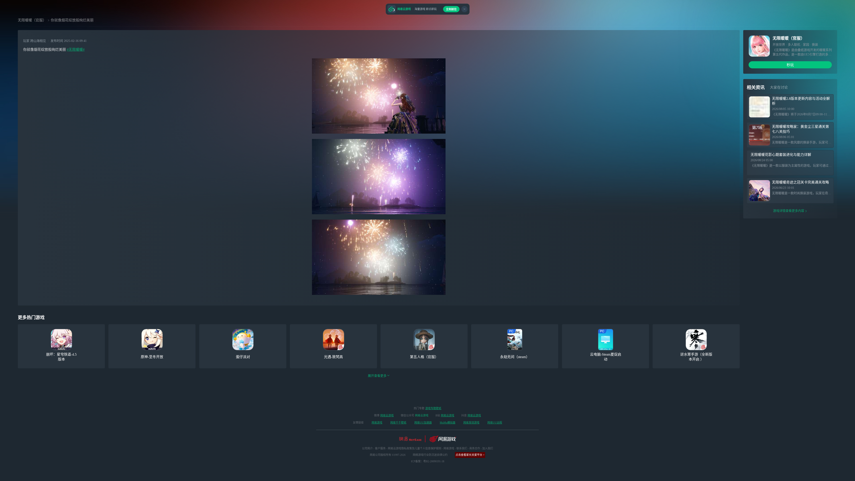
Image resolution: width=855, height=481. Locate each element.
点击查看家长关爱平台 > (470, 455)
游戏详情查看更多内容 (788, 210)
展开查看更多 (377, 375)
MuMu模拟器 (447, 422)
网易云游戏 (387, 415)
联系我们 (461, 448)
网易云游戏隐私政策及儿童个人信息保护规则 (414, 448)
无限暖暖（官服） (32, 20)
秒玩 (790, 65)
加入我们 (487, 448)
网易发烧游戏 (471, 422)
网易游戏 (377, 422)
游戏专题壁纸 (433, 408)
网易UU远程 (494, 422)
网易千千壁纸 (398, 422)
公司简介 (367, 448)
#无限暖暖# (76, 49)
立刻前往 (451, 9)
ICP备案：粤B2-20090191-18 (427, 461)
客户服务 (380, 448)
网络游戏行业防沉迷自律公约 (430, 455)
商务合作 (474, 448)
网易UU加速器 (423, 422)
